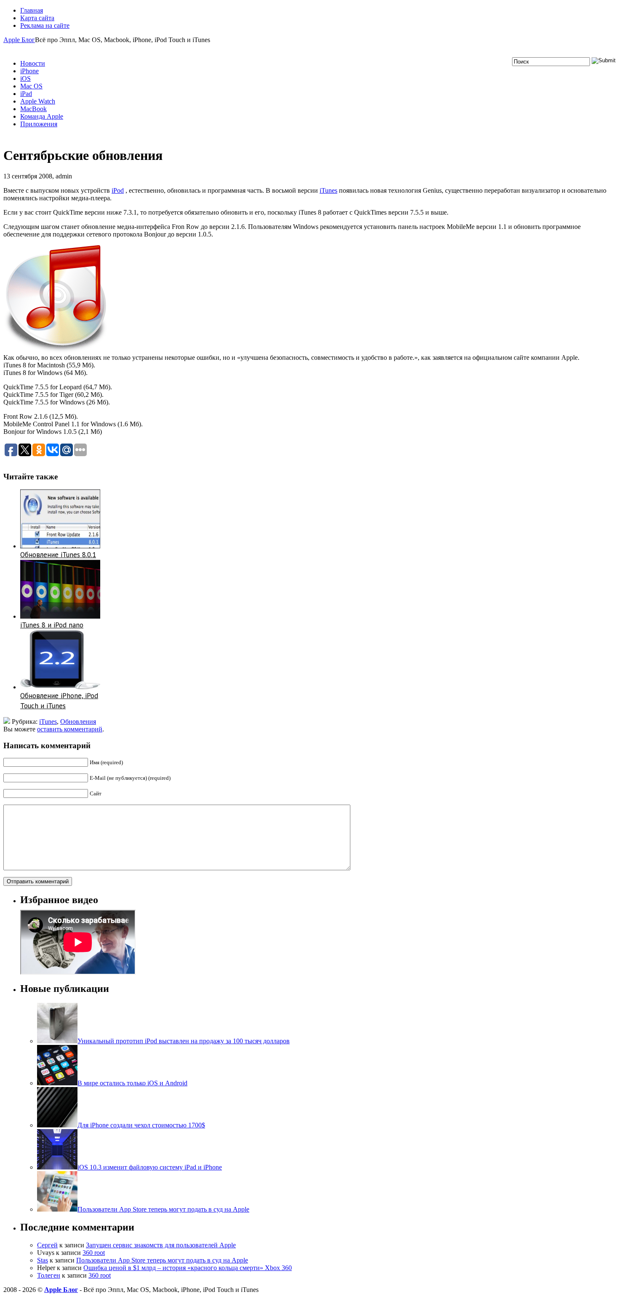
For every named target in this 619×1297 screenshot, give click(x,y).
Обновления (78, 721)
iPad (26, 93)
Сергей (47, 1245)
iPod (118, 190)
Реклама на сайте (44, 25)
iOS (25, 78)
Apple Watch (37, 101)
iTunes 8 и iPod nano (51, 625)
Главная (31, 10)
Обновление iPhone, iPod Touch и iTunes (59, 700)
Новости (32, 63)
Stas (42, 1260)
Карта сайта (37, 17)
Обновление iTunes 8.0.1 (58, 554)
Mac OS (31, 86)
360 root (94, 1252)
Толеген (48, 1275)
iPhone (29, 70)
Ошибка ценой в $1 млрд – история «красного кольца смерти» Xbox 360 (187, 1267)
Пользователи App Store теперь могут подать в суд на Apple (162, 1260)
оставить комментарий (69, 729)
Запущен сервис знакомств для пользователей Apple (161, 1245)
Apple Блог (19, 39)
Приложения (38, 124)
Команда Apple (41, 116)
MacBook (33, 108)
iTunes (328, 190)
